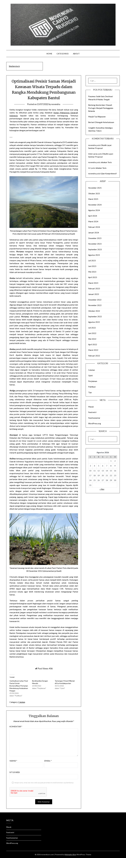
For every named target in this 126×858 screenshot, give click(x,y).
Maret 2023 (93, 283)
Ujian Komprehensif (109, 173)
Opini (90, 375)
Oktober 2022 (94, 311)
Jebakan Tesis (106, 162)
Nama (13, 761)
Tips (90, 392)
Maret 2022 (93, 350)
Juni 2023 (92, 266)
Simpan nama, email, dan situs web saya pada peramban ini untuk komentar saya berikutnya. (44, 783)
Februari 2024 (94, 227)
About (76, 54)
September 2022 (95, 316)
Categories (63, 54)
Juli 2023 (92, 260)
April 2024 (92, 216)
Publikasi (92, 387)
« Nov (102, 489)
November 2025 (95, 188)
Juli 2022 (92, 328)
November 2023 (95, 244)
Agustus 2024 (94, 210)
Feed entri (92, 412)
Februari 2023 (94, 288)
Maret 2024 (93, 221)
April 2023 (92, 277)
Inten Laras (92, 154)
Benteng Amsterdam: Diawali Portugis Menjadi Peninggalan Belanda (100, 108)
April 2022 (92, 344)
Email (48, 761)
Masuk (91, 407)
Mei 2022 (92, 339)
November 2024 (95, 205)
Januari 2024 (93, 232)
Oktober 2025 (94, 193)
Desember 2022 (94, 300)
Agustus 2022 (94, 322)
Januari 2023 (93, 294)
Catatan (21, 702)
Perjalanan (92, 381)
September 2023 (95, 249)
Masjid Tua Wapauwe (97, 116)
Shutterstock (14, 66)
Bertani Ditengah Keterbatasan (101, 122)
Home (49, 54)
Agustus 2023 (94, 255)
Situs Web (14, 772)
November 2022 (95, 305)
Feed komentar (94, 418)
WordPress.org (94, 423)
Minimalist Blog (70, 854)
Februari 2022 (94, 356)
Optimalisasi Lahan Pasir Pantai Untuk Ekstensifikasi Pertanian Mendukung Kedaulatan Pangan (18, 686)
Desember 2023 (94, 238)
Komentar (15, 726)
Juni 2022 (92, 333)
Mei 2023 (92, 272)
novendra (55, 104)
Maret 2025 (93, 199)
